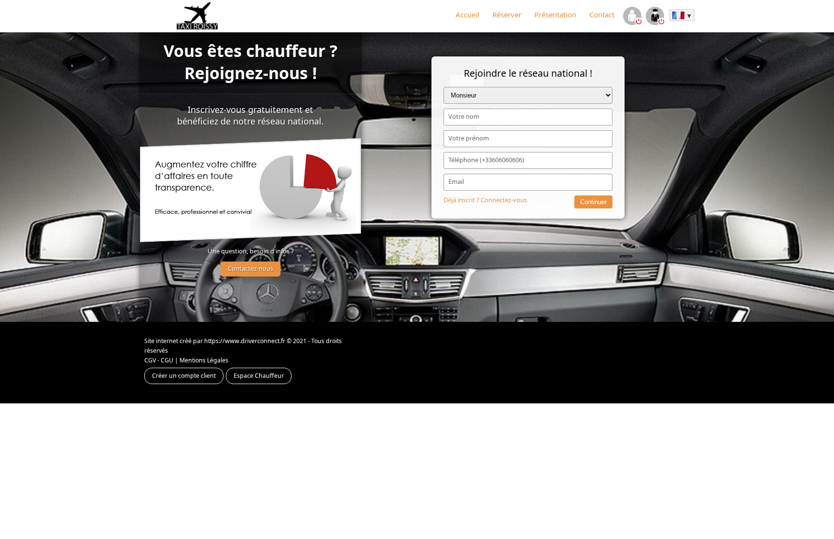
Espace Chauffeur (259, 376)
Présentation (555, 14)
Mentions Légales (204, 360)
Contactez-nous (250, 268)
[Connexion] (632, 17)
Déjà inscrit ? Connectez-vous (485, 199)
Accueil (467, 14)
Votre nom (463, 116)
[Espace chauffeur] (654, 17)
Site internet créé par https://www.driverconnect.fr (214, 341)
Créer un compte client (184, 376)
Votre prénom (468, 138)
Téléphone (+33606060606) (486, 159)
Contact (601, 14)
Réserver (506, 14)
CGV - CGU (158, 360)
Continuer (593, 202)
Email (456, 181)
